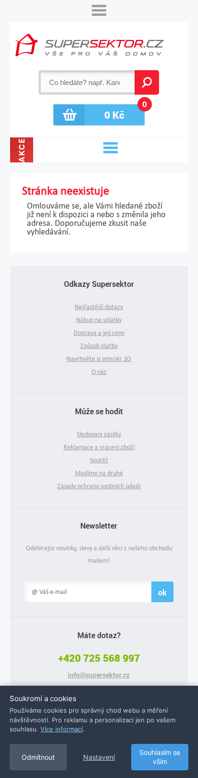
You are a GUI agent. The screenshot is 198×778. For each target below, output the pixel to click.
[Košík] (99, 114)
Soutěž (99, 460)
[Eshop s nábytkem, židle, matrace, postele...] (89, 45)
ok (162, 592)
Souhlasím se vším (159, 757)
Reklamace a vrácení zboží (99, 447)
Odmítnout (38, 757)
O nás (98, 372)
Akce (21, 149)
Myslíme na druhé (99, 473)
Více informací (61, 729)
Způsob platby (99, 346)
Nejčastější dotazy (98, 307)
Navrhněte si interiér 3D (98, 359)
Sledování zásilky (99, 434)
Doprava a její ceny (99, 333)
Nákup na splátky (99, 320)
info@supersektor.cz (99, 675)
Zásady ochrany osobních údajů (98, 486)
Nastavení (99, 757)
